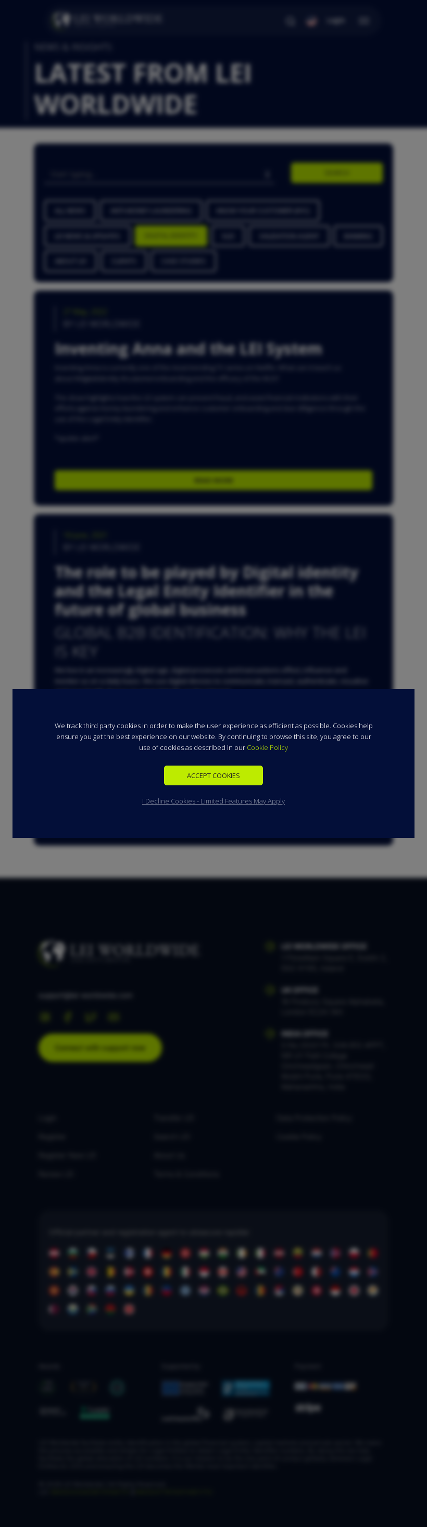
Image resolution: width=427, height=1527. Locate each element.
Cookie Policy (267, 747)
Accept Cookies (213, 775)
